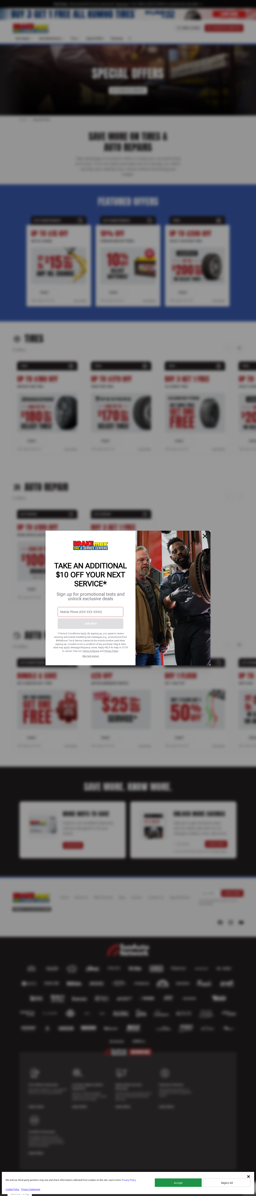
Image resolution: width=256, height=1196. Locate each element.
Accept (178, 1183)
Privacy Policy (111, 651)
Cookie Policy (12, 1189)
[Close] (205, 536)
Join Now (90, 623)
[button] (248, 1176)
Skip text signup (90, 656)
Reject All (227, 1183)
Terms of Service (90, 651)
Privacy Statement (30, 1189)
